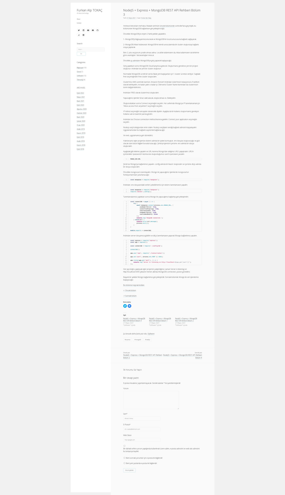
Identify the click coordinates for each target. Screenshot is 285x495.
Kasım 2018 (81, 145)
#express (127, 340)
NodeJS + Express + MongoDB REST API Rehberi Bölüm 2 (186, 319)
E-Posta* (126, 424)
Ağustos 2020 (82, 109)
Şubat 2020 (81, 121)
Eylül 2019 (80, 137)
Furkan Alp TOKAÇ (89, 10)
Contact (79, 23)
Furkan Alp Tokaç (146, 18)
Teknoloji (80, 80)
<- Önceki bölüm (129, 290)
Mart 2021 (80, 101)
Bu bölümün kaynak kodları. (134, 285)
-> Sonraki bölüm (129, 296)
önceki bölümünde (167, 26)
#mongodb (137, 340)
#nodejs (147, 340)
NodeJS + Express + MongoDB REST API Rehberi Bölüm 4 (134, 319)
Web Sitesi (127, 435)
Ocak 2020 (80, 125)
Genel (79, 72)
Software (80, 76)
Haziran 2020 (81, 113)
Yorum (125, 388)
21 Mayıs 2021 (131, 18)
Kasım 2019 (81, 133)
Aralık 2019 (81, 129)
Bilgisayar (80, 68)
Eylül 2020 (80, 105)
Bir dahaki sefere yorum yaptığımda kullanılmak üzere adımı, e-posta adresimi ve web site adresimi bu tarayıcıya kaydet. (161, 449)
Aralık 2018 (81, 141)
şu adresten (135, 60)
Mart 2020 (80, 117)
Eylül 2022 (80, 93)
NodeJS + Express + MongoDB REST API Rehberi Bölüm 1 (160, 319)
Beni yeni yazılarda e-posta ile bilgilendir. (141, 463)
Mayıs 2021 (81, 97)
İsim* (125, 414)
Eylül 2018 (80, 149)
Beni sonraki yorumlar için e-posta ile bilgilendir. (144, 458)
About (78, 19)
